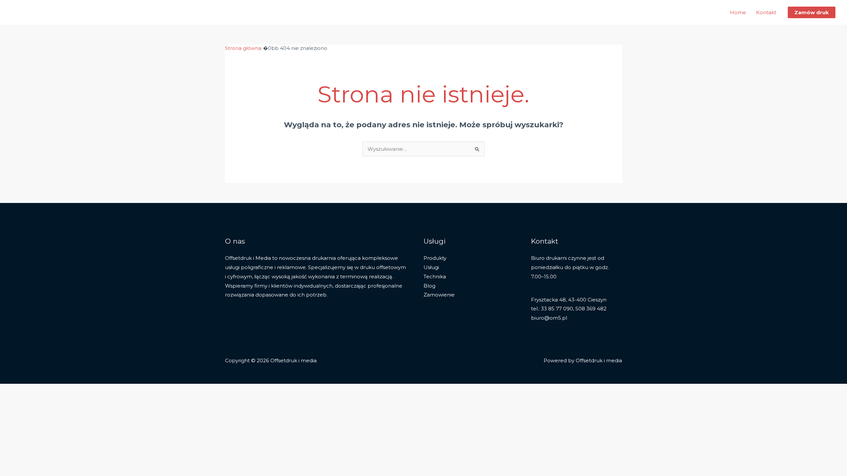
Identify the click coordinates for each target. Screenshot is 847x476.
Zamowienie (439, 295)
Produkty (435, 258)
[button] (811, 12)
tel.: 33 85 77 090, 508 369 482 (568, 308)
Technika (435, 276)
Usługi (431, 267)
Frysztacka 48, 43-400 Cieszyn (568, 300)
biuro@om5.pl (549, 318)
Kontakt (766, 12)
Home (738, 12)
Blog (429, 286)
